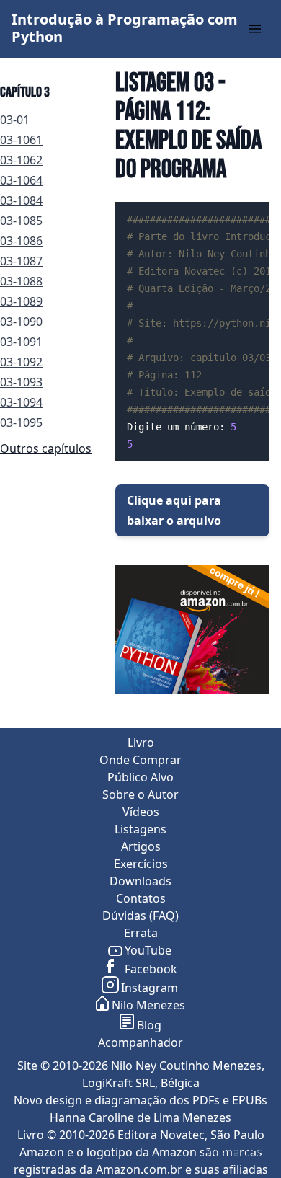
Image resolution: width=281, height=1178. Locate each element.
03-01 (15, 120)
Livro (141, 742)
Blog (149, 1025)
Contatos (141, 898)
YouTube (148, 950)
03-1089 (21, 301)
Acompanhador (140, 1042)
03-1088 (21, 281)
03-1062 (21, 160)
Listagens (140, 829)
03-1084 (21, 200)
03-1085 (21, 221)
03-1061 (21, 140)
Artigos (141, 846)
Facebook (149, 969)
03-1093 (21, 382)
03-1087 (21, 261)
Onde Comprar (140, 760)
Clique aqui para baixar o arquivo (174, 510)
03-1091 (21, 342)
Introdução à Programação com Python (125, 27)
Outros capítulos (46, 448)
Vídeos (140, 812)
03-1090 (21, 321)
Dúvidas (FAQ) (140, 916)
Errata (141, 933)
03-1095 (21, 422)
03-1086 (21, 241)
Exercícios (141, 864)
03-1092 (21, 362)
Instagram (149, 988)
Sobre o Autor (140, 794)
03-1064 (21, 180)
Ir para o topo (240, 1152)
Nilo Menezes (148, 1005)
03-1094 (21, 402)
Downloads (140, 881)
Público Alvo (140, 777)
